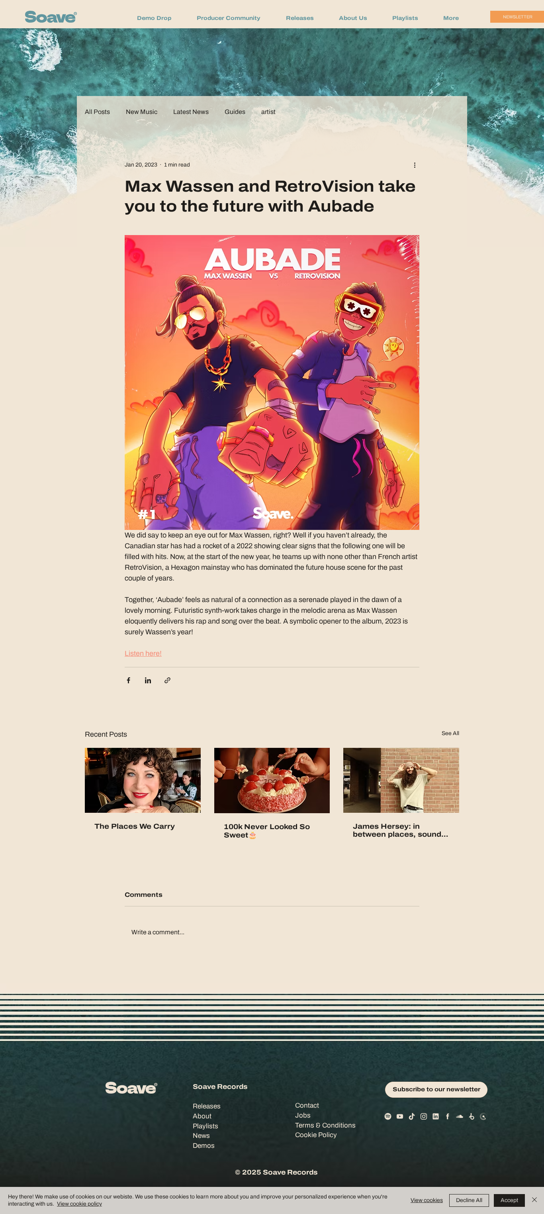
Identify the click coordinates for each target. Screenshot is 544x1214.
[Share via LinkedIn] (148, 680)
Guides (235, 112)
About (202, 1116)
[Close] (534, 1200)
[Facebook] (448, 1116)
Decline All (469, 1200)
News (201, 1135)
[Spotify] (388, 1116)
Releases (207, 1106)
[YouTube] (400, 1116)
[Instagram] (424, 1116)
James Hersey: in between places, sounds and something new (399, 830)
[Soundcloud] (460, 1116)
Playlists (205, 1126)
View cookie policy (79, 1204)
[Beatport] (472, 1116)
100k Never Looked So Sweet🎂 (267, 831)
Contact (307, 1105)
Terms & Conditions (325, 1125)
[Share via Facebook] (128, 680)
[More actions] (414, 164)
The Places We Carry (134, 826)
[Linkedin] (436, 1116)
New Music (141, 112)
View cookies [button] (427, 1200)
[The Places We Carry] (143, 780)
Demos (204, 1145)
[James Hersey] (401, 780)
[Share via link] (167, 680)
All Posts (97, 112)
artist (268, 112)
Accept (509, 1200)
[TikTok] (412, 1116)
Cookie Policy (316, 1135)
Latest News (191, 112)
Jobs (303, 1115)
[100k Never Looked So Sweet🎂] (272, 780)
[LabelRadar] (483, 1116)
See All (450, 733)
